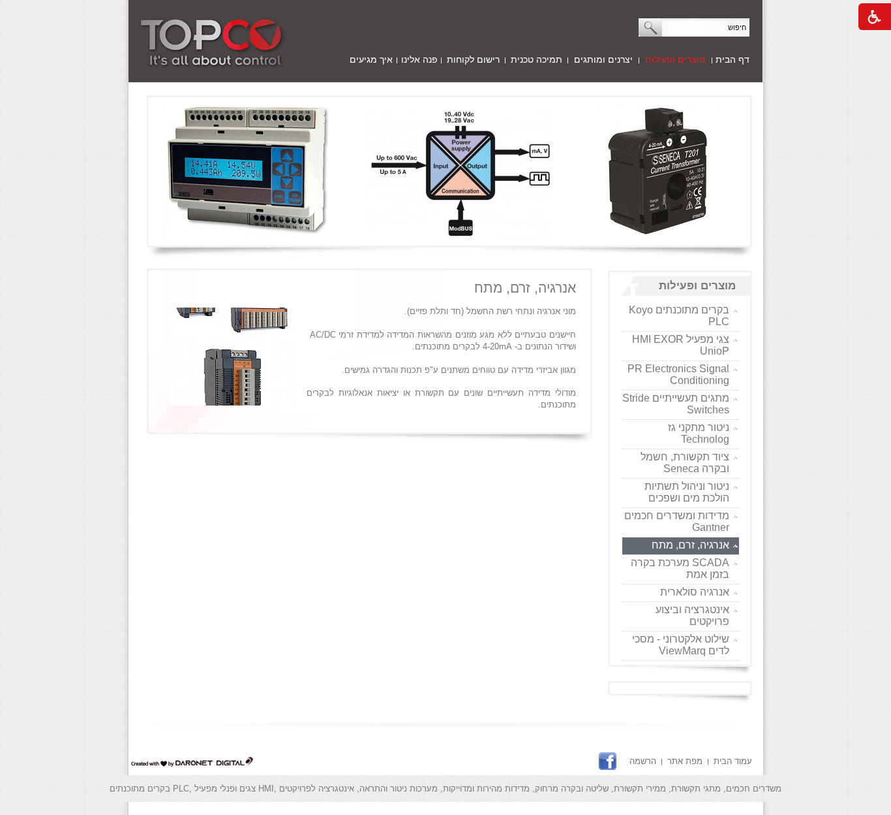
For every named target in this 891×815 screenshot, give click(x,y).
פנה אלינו (419, 59)
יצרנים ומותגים (603, 59)
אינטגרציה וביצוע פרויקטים (692, 615)
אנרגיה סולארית (694, 592)
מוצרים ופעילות (675, 59)
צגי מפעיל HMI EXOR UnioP (680, 345)
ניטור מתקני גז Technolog (698, 433)
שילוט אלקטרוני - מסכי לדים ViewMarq (680, 644)
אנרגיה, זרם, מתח (690, 545)
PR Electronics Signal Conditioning (678, 374)
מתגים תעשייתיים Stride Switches (675, 403)
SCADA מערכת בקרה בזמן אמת (680, 568)
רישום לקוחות (473, 59)
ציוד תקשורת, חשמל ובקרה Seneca (685, 462)
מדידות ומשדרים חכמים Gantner (676, 521)
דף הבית (732, 59)
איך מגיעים (371, 59)
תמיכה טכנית (536, 59)
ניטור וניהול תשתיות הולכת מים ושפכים (686, 492)
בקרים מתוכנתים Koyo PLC (679, 315)
